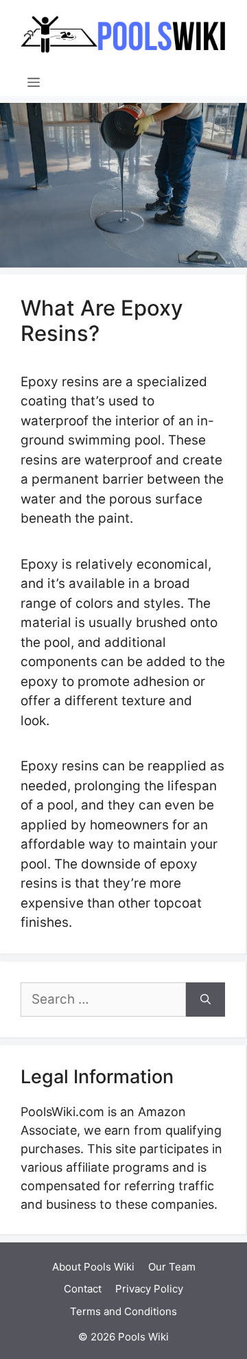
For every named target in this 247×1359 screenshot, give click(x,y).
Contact (83, 1288)
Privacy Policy (149, 1288)
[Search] (205, 999)
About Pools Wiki (93, 1266)
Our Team (172, 1266)
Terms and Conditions (123, 1311)
